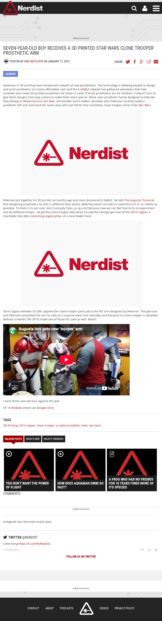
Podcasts (66, 608)
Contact (33, 608)
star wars (95, 425)
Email (155, 61)
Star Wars (144, 105)
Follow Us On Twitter (81, 556)
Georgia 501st (45, 408)
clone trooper (46, 425)
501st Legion (139, 212)
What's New (33, 438)
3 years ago (11, 550)
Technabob (15, 408)
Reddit (148, 61)
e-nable (61, 425)
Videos (104, 608)
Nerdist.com (86, 608)
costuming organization (46, 216)
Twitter (128, 61)
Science (11, 73)
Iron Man (49, 101)
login (144, 8)
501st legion (27, 425)
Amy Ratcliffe (33, 61)
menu (156, 8)
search (134, 8)
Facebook (135, 61)
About (49, 608)
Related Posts (13, 438)
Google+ (141, 61)
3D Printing (10, 425)
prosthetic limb (77, 425)
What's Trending (53, 438)
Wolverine (29, 101)
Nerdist (22, 8)
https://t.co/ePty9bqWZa (34, 544)
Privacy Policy (125, 608)
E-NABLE (83, 89)
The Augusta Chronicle (139, 200)
